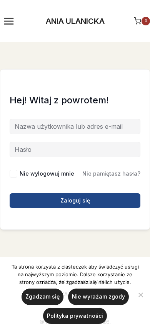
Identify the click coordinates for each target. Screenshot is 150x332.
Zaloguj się (75, 200)
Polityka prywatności (75, 315)
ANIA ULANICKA (75, 21)
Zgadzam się (42, 296)
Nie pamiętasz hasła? (111, 173)
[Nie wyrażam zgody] (140, 295)
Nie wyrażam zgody (98, 296)
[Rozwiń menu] (9, 21)
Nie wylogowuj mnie (47, 173)
